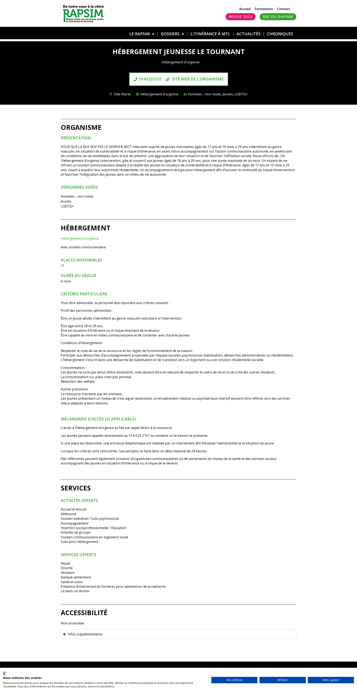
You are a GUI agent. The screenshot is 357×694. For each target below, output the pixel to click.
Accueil (245, 9)
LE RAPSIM (139, 34)
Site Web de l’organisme (198, 79)
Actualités (249, 34)
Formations (264, 9)
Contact (283, 9)
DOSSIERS (170, 34)
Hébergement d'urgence (80, 238)
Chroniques (280, 34)
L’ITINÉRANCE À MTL (210, 34)
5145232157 (150, 79)
